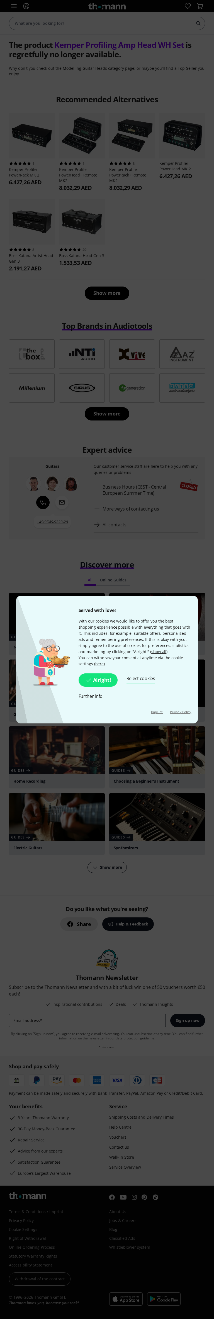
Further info (91, 696)
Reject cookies (141, 678)
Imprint (157, 712)
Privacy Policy (180, 712)
